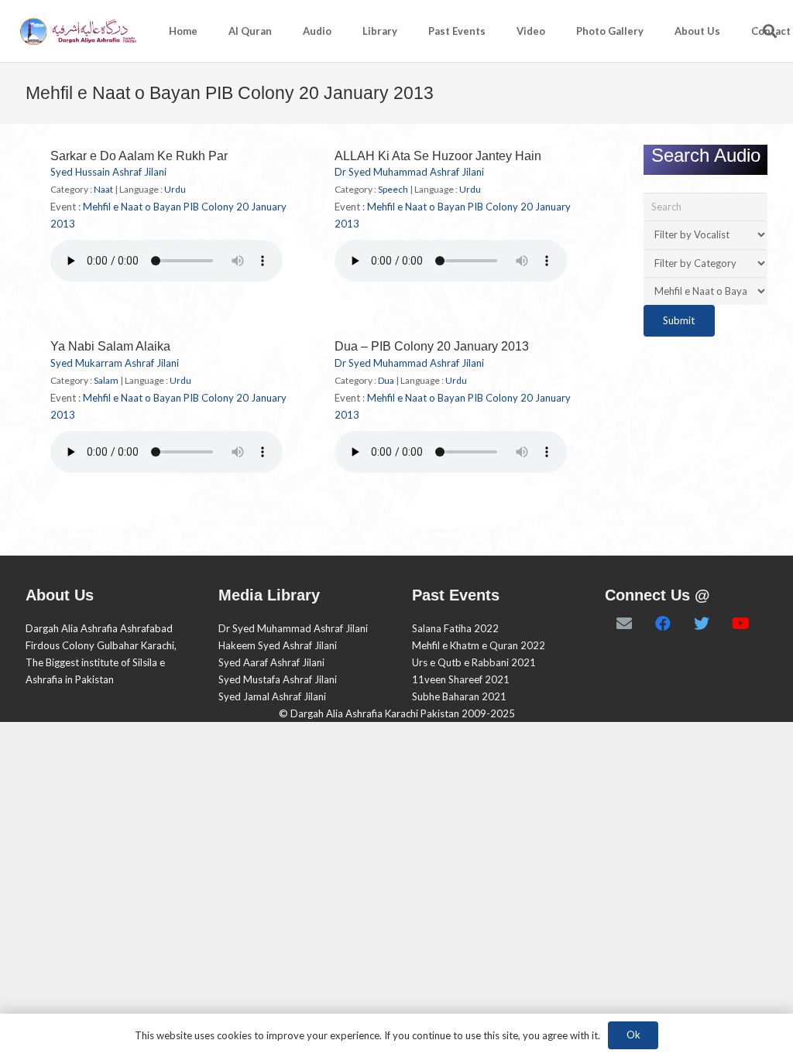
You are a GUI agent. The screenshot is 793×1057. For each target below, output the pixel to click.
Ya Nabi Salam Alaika (110, 346)
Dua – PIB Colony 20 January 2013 (432, 346)
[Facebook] (663, 623)
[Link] (77, 31)
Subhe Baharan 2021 (459, 696)
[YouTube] (740, 623)
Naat (103, 189)
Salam (106, 380)
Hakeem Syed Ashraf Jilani (277, 645)
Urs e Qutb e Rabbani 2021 (474, 662)
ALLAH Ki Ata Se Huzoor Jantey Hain (438, 155)
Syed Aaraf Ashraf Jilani (271, 662)
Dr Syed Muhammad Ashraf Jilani (409, 172)
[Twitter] (701, 623)
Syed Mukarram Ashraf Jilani (114, 363)
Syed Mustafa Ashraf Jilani (277, 679)
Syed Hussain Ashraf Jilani (108, 172)
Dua (386, 380)
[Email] (624, 623)
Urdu (175, 189)
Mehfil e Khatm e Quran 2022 (478, 645)
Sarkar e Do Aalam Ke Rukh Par (139, 155)
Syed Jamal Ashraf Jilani (272, 696)
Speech (393, 189)
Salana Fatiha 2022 (455, 628)
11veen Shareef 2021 (461, 679)
